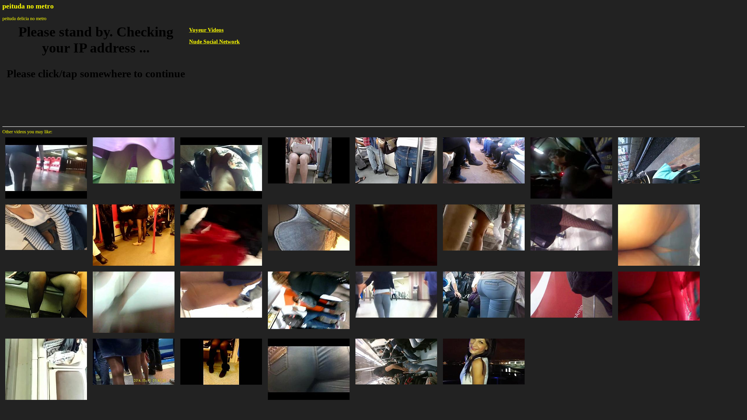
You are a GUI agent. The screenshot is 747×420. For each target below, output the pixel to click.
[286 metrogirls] (308, 136)
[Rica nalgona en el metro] (46, 136)
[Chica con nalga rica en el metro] (484, 271)
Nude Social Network (214, 41)
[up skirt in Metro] (133, 136)
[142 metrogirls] (221, 338)
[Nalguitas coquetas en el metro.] (396, 136)
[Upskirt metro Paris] (221, 271)
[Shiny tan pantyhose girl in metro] (133, 338)
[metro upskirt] (46, 271)
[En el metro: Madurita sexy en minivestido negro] (308, 271)
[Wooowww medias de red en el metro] (571, 204)
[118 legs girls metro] (484, 136)
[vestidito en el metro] (484, 204)
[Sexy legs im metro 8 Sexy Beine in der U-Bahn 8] (133, 204)
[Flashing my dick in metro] (571, 136)
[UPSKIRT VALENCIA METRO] (484, 338)
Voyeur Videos (206, 30)
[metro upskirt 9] (659, 271)
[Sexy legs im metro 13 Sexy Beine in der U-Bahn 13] (46, 338)
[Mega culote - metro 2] (308, 338)
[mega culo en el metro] (659, 136)
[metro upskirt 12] (396, 204)
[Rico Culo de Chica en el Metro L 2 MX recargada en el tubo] (396, 338)
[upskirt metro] (659, 204)
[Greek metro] (396, 271)
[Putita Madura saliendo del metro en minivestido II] (571, 271)
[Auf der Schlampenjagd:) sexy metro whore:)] (221, 204)
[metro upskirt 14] (133, 271)
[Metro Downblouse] (46, 204)
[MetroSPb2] (308, 204)
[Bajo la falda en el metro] (221, 136)
